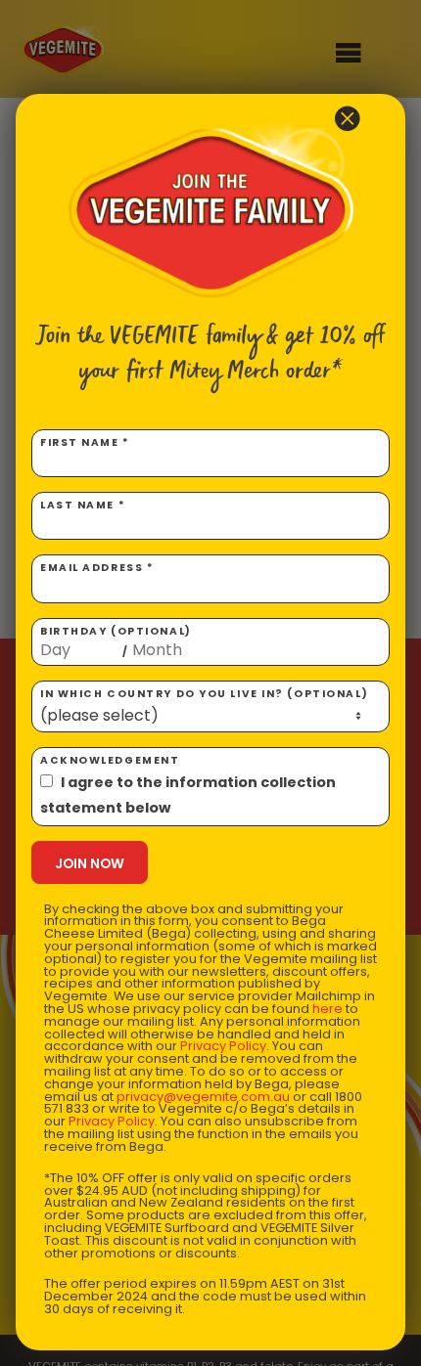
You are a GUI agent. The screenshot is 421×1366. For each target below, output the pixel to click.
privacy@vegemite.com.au (203, 1096)
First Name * (85, 442)
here (327, 1008)
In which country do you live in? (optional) (204, 693)
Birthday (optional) (116, 641)
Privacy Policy (223, 1045)
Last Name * (82, 505)
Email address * (97, 567)
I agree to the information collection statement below (188, 794)
